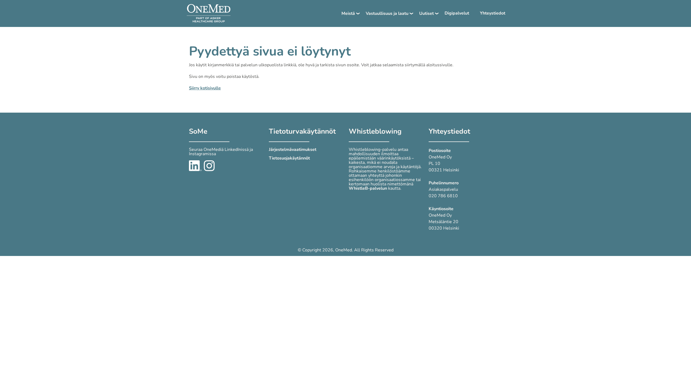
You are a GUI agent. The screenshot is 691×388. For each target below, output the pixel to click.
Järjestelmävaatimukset (292, 150)
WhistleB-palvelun (368, 188)
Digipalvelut (457, 13)
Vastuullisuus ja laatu (387, 13)
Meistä (348, 13)
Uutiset (426, 13)
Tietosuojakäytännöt (289, 158)
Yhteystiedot (492, 13)
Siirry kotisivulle (205, 88)
